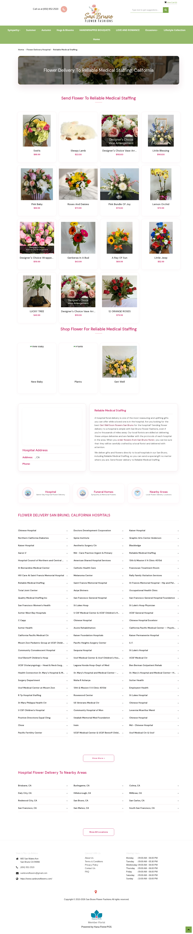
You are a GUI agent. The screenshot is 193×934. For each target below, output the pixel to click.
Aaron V (22, 553)
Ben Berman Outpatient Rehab (145, 665)
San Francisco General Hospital (90, 598)
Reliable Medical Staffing (142, 553)
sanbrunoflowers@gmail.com (33, 873)
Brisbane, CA (24, 785)
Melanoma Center (83, 575)
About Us (89, 858)
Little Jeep (160, 257)
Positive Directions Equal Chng (34, 717)
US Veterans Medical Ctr (86, 702)
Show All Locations (98, 832)
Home (96, 39)
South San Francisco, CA (142, 808)
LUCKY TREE (37, 311)
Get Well (119, 381)
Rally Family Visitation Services (145, 575)
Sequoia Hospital (83, 650)
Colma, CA (134, 785)
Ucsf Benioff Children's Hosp (33, 657)
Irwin (76, 725)
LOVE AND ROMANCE (128, 30)
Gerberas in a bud (78, 257)
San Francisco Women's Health (34, 605)
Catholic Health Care (85, 568)
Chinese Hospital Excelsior (143, 620)
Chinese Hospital (27, 530)
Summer (31, 30)
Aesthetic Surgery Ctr (85, 545)
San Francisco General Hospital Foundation (152, 598)
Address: (27, 457)
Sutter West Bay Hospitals (32, 613)
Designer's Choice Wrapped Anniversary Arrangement (37, 257)
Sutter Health (25, 627)
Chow (21, 725)
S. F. (131, 642)
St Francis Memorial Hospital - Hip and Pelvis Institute (154, 583)
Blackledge (135, 545)
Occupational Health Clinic (143, 590)
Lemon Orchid (160, 204)
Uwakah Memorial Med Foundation (92, 717)
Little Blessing (161, 150)
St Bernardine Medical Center (34, 568)
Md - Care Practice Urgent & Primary (93, 553)
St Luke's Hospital (138, 650)
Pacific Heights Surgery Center (90, 642)
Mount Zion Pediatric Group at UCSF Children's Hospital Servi (43, 642)
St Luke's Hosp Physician (142, 605)
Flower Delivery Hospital (39, 49)
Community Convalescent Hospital (36, 650)
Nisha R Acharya (82, 680)
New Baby (37, 381)
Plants (78, 381)
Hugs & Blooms (65, 30)
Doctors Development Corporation (92, 530)
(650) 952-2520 (27, 867)
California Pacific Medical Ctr (33, 635)
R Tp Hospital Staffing (29, 695)
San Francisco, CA (27, 808)
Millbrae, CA (135, 793)
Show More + (98, 758)
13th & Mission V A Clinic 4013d (145, 560)
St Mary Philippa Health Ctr (32, 702)
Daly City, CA (25, 793)
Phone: (26, 463)
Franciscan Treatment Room (144, 568)
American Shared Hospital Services (92, 560)
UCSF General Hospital (141, 613)
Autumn (46, 30)
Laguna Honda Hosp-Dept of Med (91, 665)
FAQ (87, 871)
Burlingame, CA (81, 785)
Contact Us (90, 868)
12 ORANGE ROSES (120, 311)
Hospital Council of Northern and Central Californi (43, 560)
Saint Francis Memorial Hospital (90, 583)
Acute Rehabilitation (85, 627)
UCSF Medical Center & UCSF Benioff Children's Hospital (98, 732)
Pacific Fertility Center (30, 732)
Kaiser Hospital (137, 530)
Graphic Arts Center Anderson (145, 538)
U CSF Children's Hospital (31, 710)
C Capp (22, 620)
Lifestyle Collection (175, 30)
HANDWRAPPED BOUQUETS (94, 30)
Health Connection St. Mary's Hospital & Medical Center (43, 672)
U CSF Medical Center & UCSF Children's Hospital (98, 613)
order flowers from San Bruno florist (136, 439)
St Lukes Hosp (81, 605)
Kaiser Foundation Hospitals (88, 635)
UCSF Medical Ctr (138, 657)
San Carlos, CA (136, 800)
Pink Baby (37, 204)
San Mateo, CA (81, 808)
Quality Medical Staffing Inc (32, 598)
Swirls (36, 150)
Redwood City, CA (27, 800)
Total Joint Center (28, 590)
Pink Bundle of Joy (120, 204)
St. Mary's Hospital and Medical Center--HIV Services (154, 672)
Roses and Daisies (78, 204)
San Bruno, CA (81, 800)
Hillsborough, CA (82, 793)
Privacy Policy (91, 865)
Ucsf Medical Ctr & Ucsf (141, 732)
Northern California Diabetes (33, 538)
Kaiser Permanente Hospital (144, 635)
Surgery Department (29, 680)
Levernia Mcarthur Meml (142, 710)
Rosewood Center (83, 695)
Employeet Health (138, 687)
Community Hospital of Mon (88, 710)
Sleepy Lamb (78, 150)
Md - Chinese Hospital (141, 725)
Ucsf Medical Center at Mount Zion (36, 687)
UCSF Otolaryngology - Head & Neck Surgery (41, 665)
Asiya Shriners (81, 590)
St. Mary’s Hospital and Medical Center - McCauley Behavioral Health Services (98, 672)
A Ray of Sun (119, 257)
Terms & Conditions (94, 861)
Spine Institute (81, 538)
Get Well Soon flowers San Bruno (117, 425)
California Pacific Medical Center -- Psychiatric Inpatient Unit (154, 627)
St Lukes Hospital (138, 695)
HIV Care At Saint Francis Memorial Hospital (41, 575)
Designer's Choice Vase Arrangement (119, 150)
